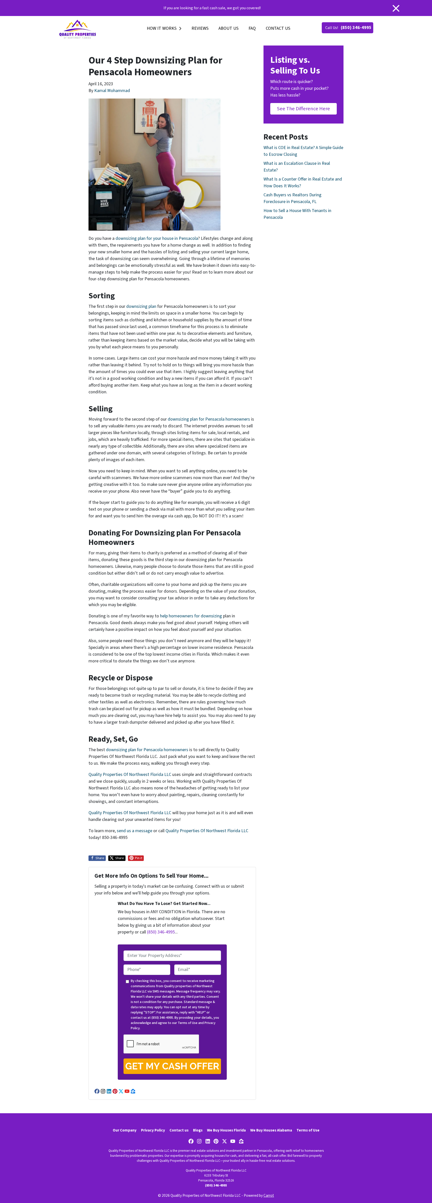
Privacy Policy (153, 1130)
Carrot (269, 1195)
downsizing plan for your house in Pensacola (157, 238)
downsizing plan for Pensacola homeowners (209, 419)
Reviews (200, 28)
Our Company (124, 1130)
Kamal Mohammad (112, 91)
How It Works (161, 28)
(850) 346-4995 (356, 28)
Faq (252, 28)
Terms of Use (188, 1022)
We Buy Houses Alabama (271, 1130)
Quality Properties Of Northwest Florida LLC (129, 774)
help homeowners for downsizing (191, 616)
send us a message (134, 831)
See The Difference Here (303, 108)
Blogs (197, 1130)
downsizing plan (141, 306)
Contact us (278, 28)
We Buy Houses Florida (226, 1130)
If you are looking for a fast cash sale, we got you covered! (212, 8)
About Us (228, 28)
